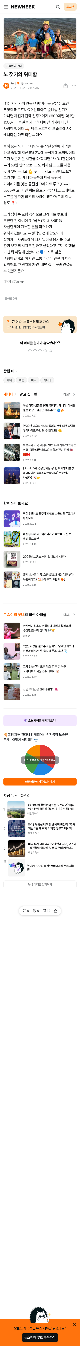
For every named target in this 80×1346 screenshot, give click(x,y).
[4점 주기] (45, 350)
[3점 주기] (40, 350)
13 (48, 911)
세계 (9, 380)
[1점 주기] (29, 350)
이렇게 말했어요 (27, 252)
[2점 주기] (35, 350)
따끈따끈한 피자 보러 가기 (40, 782)
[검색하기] (57, 6)
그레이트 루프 (49, 184)
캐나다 (47, 380)
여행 (21, 380)
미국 (33, 380)
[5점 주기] (50, 350)
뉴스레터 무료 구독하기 (39, 1337)
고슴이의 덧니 (14, 66)
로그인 (70, 7)
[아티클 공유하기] (65, 85)
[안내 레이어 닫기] (74, 1324)
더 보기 (67, 394)
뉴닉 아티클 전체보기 (40, 884)
